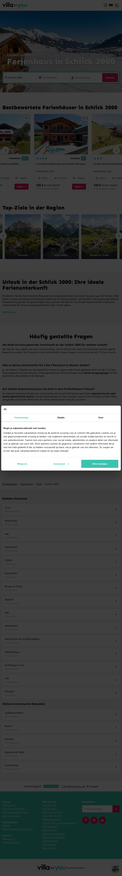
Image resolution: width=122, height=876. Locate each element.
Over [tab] (100, 417)
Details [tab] (61, 417)
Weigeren (22, 463)
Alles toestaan (99, 463)
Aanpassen (59, 463)
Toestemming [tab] (21, 417)
